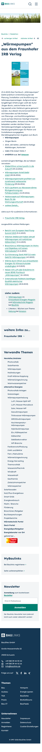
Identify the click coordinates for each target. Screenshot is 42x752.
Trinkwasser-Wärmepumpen (23, 415)
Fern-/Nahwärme (15, 454)
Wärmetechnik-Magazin (22, 302)
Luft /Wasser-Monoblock (22, 405)
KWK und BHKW (15, 450)
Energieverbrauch (11, 500)
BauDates (24, 696)
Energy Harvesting (16, 461)
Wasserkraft (13, 475)
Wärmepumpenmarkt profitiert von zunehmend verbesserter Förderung (20, 181)
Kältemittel (16, 436)
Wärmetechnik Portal (13, 522)
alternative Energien (13, 387)
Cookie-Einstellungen (29, 726)
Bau (3, 688)
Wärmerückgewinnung (17, 380)
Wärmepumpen (15, 297)
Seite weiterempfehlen (13, 571)
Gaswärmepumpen (19, 412)
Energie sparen (26, 692)
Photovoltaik (13, 362)
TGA (3, 696)
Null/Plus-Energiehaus (14, 493)
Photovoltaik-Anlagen (17, 390)
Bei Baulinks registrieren (14, 564)
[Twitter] (18, 673)
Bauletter (8, 595)
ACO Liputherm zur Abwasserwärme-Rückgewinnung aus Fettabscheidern (21, 190)
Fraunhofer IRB (13, 336)
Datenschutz (25, 722)
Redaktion (14, 34)
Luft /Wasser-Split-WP (21, 401)
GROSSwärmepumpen (21, 419)
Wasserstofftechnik (16, 468)
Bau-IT (4, 704)
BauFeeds (24, 704)
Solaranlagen (13, 394)
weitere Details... (12, 205)
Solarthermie (13, 365)
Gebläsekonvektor (19, 439)
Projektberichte (10, 518)
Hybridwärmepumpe (20, 429)
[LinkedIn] (26, 673)
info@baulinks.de (12, 666)
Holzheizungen (14, 372)
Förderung (8, 507)
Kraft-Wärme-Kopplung (18, 376)
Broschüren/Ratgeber (13, 511)
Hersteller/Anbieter (12, 358)
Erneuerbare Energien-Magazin (22, 300)
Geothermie (13, 479)
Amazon (25, 154)
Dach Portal (9, 525)
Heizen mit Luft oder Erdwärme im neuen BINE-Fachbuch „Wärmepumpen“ (19, 272)
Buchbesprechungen (13, 514)
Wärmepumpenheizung (18, 397)
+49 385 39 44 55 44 (13, 661)
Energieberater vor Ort (14, 532)
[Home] (20, 636)
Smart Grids (9, 497)
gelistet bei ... (9, 536)
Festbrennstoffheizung (17, 447)
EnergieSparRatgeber (14, 529)
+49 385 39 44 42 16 (13, 664)
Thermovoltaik (14, 464)
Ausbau (4, 692)
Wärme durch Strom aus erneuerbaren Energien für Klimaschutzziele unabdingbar (21, 263)
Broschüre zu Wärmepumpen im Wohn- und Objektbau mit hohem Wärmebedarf (22, 248)
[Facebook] (22, 673)
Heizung (12, 311)
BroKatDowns (26, 700)
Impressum (25, 718)
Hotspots (24, 688)
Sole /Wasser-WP (18, 408)
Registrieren (6, 726)
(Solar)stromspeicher (17, 482)
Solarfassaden (10, 489)
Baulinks (4, 34)
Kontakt (4, 730)
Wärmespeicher (14, 486)
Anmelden (5, 722)
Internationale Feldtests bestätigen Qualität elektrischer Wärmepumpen (20, 281)
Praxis (4, 700)
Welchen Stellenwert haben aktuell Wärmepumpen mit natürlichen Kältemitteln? (20, 239)
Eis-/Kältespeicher (19, 432)
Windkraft (12, 472)
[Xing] (30, 673)
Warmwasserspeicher (17, 383)
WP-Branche (16, 443)
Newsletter (6, 718)
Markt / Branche (11, 504)
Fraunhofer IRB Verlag (14, 218)
